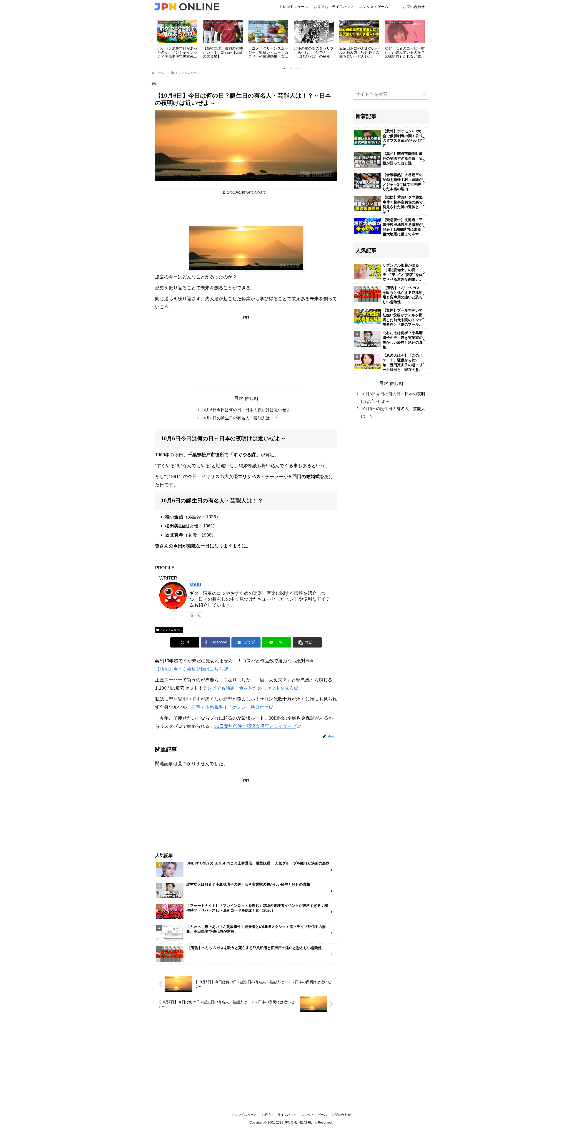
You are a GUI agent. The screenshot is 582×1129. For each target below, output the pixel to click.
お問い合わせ (341, 1114)
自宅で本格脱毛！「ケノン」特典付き (230, 707)
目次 (238, 398)
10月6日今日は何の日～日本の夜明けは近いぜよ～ (248, 410)
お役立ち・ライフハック (279, 1114)
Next (430, 40)
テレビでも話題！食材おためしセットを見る (248, 688)
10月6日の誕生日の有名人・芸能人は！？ (240, 418)
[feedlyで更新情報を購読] (192, 615)
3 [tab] (298, 68)
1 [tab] (284, 68)
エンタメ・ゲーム (314, 1114)
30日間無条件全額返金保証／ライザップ (255, 726)
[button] (307, 642)
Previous (151, 40)
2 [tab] (291, 68)
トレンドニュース (171, 629)
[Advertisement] (246, 211)
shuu (195, 584)
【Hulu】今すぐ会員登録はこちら (189, 668)
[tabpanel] (177, 40)
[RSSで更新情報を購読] (199, 615)
